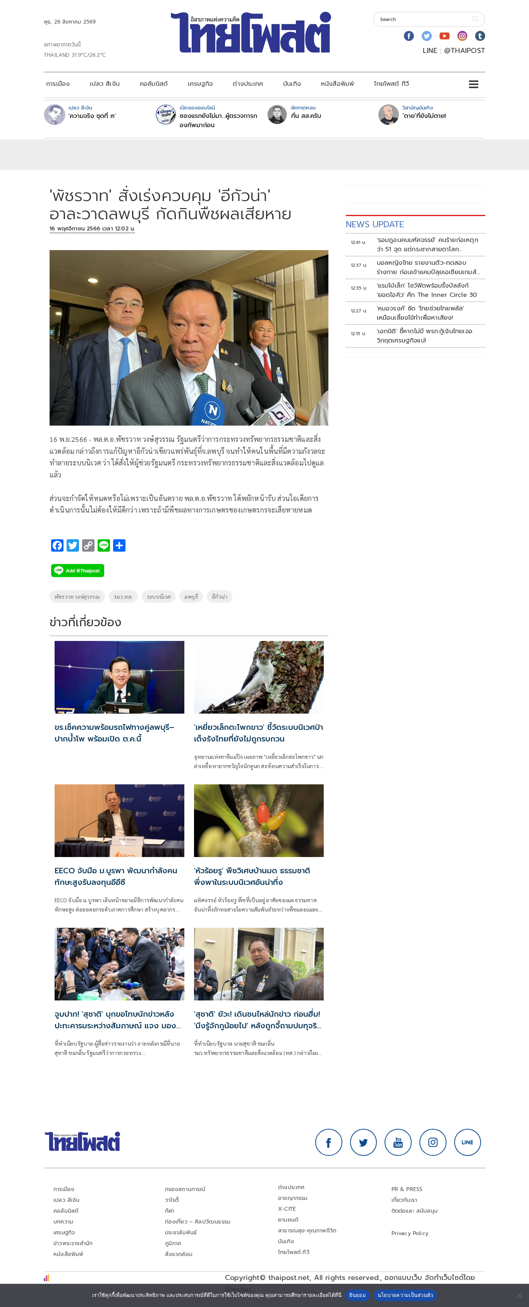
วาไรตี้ (172, 1200)
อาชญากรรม (293, 1198)
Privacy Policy (410, 1233)
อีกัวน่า (219, 596)
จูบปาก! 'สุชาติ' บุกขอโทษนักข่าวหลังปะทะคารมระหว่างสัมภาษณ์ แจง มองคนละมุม (115, 1025)
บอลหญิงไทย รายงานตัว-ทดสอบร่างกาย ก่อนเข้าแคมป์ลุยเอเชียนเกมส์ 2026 (426, 267)
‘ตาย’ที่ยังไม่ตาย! (424, 116)
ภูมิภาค (173, 1243)
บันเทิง (292, 84)
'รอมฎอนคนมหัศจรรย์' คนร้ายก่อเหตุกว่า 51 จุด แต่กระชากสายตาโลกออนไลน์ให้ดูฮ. (427, 244)
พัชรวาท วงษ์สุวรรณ (77, 596)
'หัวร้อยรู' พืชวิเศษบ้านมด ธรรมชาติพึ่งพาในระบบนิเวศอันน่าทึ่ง (252, 876)
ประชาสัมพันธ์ (181, 1233)
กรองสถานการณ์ (185, 1189)
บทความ (63, 1222)
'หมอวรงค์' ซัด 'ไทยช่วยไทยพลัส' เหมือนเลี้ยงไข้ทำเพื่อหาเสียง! (420, 313)
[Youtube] (444, 36)
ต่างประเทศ (248, 84)
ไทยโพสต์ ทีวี (391, 84)
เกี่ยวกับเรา (404, 1200)
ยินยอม (357, 1295)
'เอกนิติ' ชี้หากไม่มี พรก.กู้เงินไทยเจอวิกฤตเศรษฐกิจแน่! (424, 336)
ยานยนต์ (288, 1220)
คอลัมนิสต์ (154, 84)
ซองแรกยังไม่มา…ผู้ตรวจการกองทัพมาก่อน (218, 120)
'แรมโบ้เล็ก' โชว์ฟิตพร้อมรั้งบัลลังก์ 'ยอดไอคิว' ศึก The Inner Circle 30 (427, 290)
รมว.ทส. (123, 596)
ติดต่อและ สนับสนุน (415, 1211)
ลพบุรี (191, 596)
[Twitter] (427, 36)
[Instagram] (462, 36)
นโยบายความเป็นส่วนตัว (405, 1295)
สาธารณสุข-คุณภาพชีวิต (307, 1231)
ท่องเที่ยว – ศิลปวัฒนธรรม (198, 1222)
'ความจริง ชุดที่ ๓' (92, 116)
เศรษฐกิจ (200, 84)
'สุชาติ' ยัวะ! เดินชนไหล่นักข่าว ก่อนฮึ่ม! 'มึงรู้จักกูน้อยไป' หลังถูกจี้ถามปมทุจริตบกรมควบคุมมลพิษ (258, 1025)
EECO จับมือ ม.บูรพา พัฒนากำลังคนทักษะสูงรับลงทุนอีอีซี (116, 876)
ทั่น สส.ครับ (306, 116)
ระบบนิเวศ (158, 596)
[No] (519, 1295)
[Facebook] (409, 36)
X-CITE (287, 1209)
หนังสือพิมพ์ (337, 84)
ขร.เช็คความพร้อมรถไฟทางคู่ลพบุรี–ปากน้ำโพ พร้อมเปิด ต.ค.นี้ (114, 733)
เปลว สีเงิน (105, 84)
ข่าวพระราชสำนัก (73, 1243)
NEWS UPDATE (375, 224)
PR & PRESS (407, 1189)
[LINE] (468, 1142)
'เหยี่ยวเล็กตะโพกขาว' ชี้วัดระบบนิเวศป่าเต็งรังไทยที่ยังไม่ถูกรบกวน (258, 733)
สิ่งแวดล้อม (178, 1254)
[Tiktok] (480, 36)
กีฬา (170, 1211)
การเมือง (58, 84)
